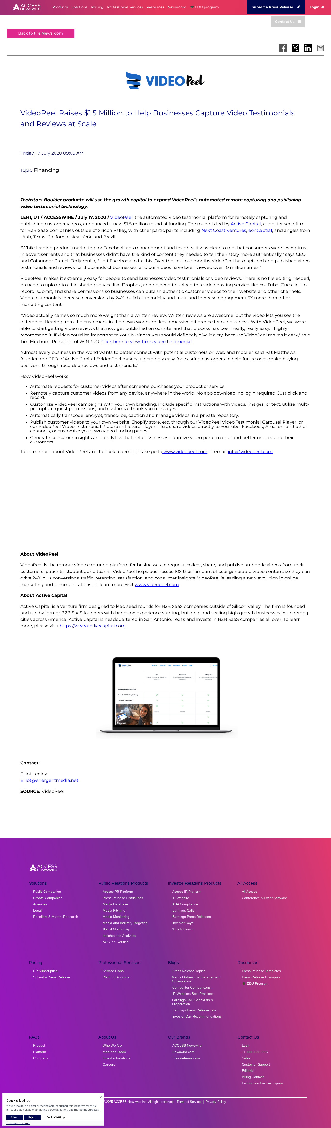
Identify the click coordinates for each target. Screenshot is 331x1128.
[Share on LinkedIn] (308, 48)
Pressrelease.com (186, 1058)
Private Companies (47, 898)
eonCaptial (260, 230)
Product (39, 1045)
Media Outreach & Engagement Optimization (196, 979)
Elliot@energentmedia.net (49, 780)
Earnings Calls (183, 910)
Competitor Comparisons (191, 987)
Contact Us (284, 21)
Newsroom (177, 7)
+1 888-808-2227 (255, 1052)
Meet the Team (114, 1052)
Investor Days (182, 923)
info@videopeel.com (250, 451)
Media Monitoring (116, 917)
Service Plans (113, 971)
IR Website (180, 898)
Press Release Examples (261, 977)
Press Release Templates (261, 971)
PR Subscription (45, 971)
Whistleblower (183, 929)
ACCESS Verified (116, 942)
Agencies (40, 904)
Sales (246, 1058)
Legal (37, 910)
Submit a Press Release (272, 7)
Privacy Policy (216, 1102)
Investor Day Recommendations (196, 1016)
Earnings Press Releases (191, 917)
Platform (39, 1052)
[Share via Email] (320, 48)
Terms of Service (189, 1102)
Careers (109, 1064)
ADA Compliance (185, 904)
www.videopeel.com (184, 451)
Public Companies (47, 891)
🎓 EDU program (204, 7)
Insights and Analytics (119, 935)
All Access (249, 891)
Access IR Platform (186, 891)
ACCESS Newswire (187, 1045)
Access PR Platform (118, 891)
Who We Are (112, 1045)
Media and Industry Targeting (125, 923)
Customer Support (256, 1064)
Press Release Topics (188, 971)
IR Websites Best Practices (192, 994)
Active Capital (246, 224)
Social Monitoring (116, 929)
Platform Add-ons (116, 977)
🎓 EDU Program (255, 983)
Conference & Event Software (264, 898)
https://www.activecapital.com (92, 626)
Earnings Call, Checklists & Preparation (192, 1002)
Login (315, 7)
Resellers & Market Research (55, 917)
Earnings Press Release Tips (194, 1010)
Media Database (115, 904)
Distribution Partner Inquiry (262, 1083)
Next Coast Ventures (223, 230)
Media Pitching (114, 910)
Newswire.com (183, 1052)
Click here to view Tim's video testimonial (146, 341)
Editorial (248, 1071)
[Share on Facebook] (283, 48)
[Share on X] (295, 48)
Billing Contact (253, 1077)
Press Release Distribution (123, 898)
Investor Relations (116, 1058)
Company (40, 1058)
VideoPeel (121, 217)
